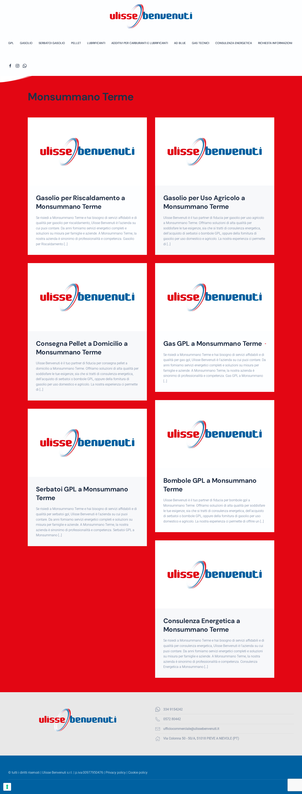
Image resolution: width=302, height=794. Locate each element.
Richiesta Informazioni (275, 43)
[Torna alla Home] (151, 16)
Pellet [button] (76, 43)
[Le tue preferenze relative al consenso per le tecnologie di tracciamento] (7, 787)
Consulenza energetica (233, 43)
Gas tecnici (200, 43)
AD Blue (180, 43)
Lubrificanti (96, 43)
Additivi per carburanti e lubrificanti (139, 43)
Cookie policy (138, 772)
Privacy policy (116, 772)
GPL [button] (11, 43)
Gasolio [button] (26, 43)
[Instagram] (17, 65)
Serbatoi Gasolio (52, 43)
